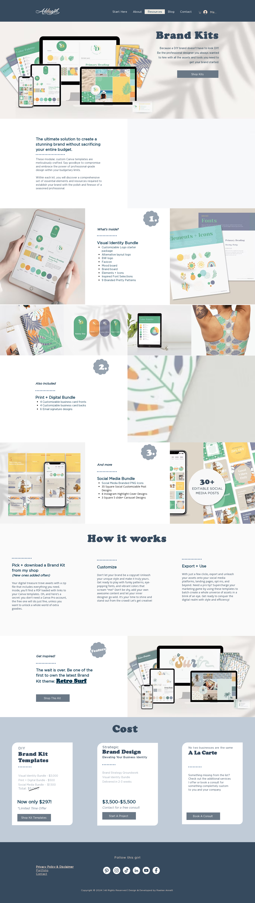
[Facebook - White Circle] (156, 870)
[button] (200, 12)
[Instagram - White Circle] (116, 870)
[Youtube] (146, 870)
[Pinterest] (106, 870)
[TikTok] (126, 870)
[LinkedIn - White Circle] (136, 870)
